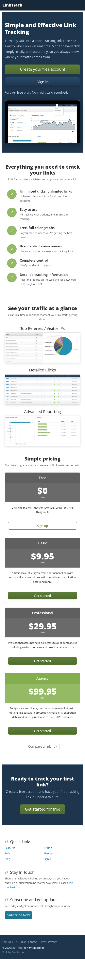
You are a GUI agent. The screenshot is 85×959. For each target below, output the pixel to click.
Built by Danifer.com (14, 952)
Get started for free (42, 809)
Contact (32, 942)
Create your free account (42, 69)
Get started (42, 595)
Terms (42, 942)
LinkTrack (12, 5)
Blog (7, 859)
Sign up (42, 526)
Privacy (52, 942)
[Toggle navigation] (77, 5)
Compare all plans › (42, 746)
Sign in (43, 82)
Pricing (48, 848)
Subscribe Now (18, 915)
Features (10, 848)
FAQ (7, 853)
